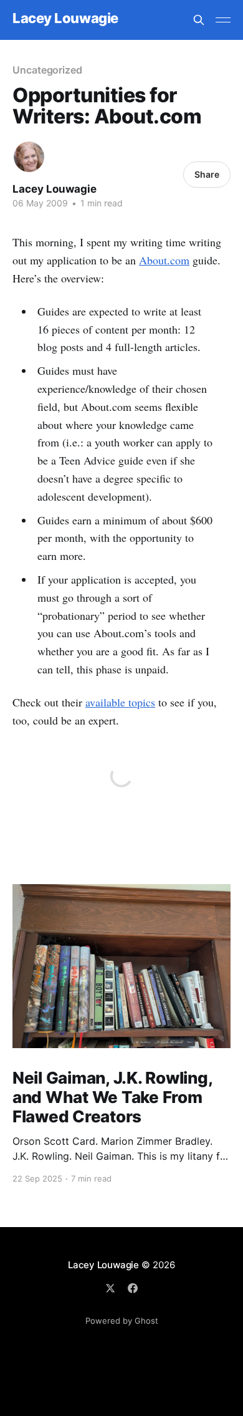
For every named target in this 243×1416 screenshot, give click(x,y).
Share (206, 174)
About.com (164, 260)
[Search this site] (199, 20)
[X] (110, 1288)
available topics (120, 702)
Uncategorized (47, 70)
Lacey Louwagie (65, 18)
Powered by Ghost (121, 1321)
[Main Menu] (223, 20)
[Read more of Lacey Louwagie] (28, 156)
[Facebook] (133, 1288)
